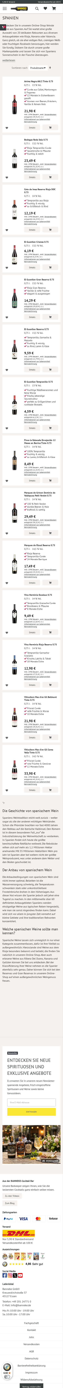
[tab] (3, 27)
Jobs (31, 1337)
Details (32, 127)
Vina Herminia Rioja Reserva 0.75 (40, 644)
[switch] (7, 1377)
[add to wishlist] (45, 8)
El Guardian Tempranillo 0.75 (38, 381)
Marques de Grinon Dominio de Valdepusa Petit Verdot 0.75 (39, 494)
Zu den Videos (12, 1195)
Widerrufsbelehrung (31, 1379)
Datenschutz (31, 1358)
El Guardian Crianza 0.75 (36, 241)
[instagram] (10, 1276)
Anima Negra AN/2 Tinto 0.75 (38, 81)
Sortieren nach (20, 67)
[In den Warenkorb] (50, 127)
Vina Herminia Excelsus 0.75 (38, 594)
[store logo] (17, 9)
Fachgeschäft (31, 1323)
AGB (31, 1351)
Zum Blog (10, 1203)
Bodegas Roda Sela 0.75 (36, 139)
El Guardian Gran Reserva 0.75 (39, 279)
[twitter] (15, 1276)
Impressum (31, 1372)
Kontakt (31, 1330)
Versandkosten (50, 114)
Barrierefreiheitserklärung (32, 1365)
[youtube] (20, 1276)
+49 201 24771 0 (21, 1301)
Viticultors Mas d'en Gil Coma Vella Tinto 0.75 (38, 751)
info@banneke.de (21, 1305)
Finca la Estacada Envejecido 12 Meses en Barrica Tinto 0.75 (40, 442)
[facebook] (4, 1276)
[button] (7, 128)
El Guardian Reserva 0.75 (36, 329)
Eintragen (31, 1112)
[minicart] (54, 9)
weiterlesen (8, 60)
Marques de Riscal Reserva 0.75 (39, 545)
